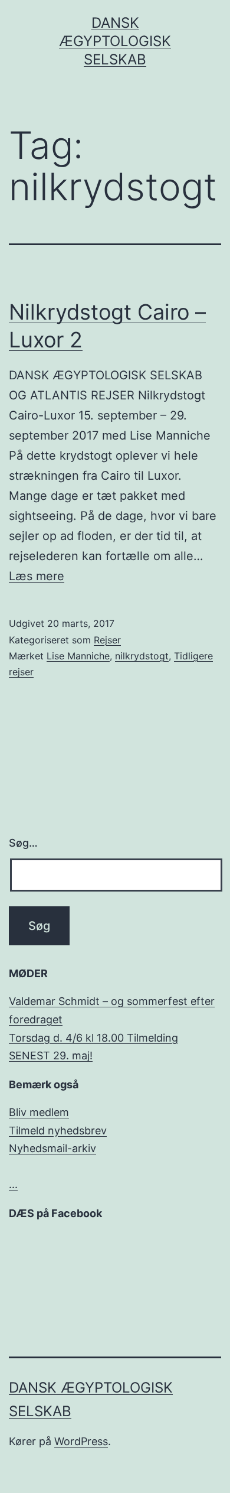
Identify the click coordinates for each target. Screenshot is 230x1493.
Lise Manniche (78, 656)
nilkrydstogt (142, 656)
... (13, 1184)
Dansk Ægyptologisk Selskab (115, 41)
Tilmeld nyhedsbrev (58, 1130)
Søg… (23, 843)
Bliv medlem (39, 1112)
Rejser (107, 640)
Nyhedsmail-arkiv (52, 1148)
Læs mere (36, 576)
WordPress (81, 1441)
